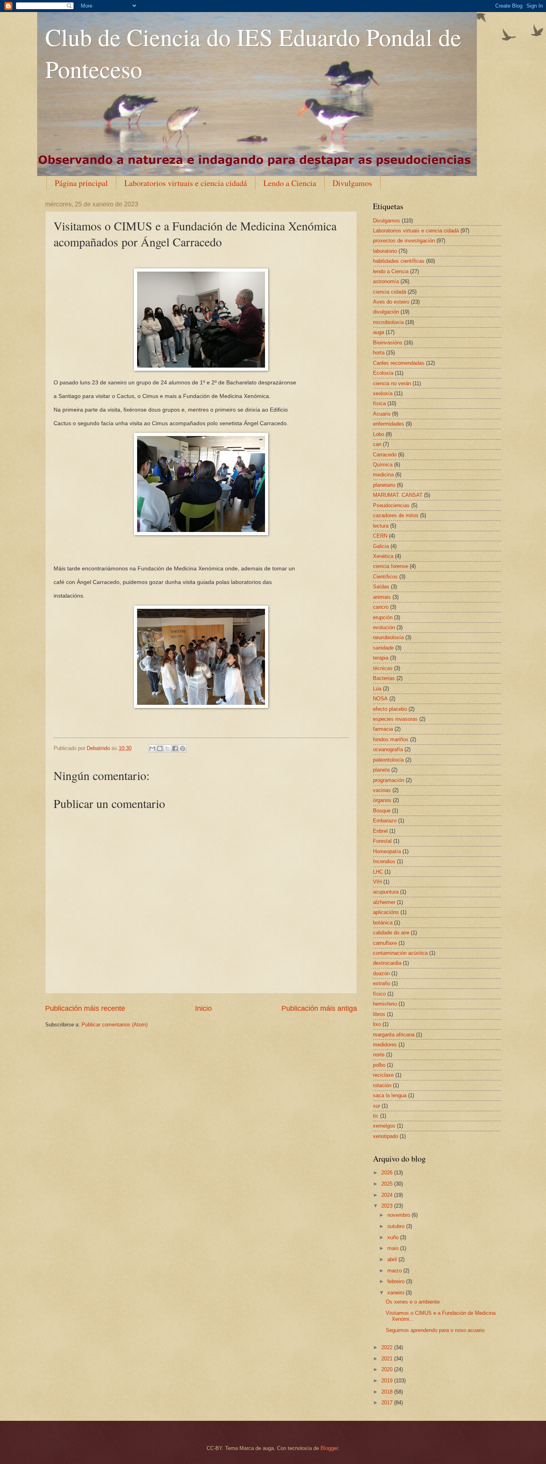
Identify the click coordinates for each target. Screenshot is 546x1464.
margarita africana (393, 1035)
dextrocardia (387, 963)
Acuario (382, 414)
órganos (382, 800)
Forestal (382, 841)
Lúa (377, 689)
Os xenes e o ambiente (413, 1302)
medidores (385, 1045)
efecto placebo (390, 709)
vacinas (382, 790)
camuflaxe (385, 943)
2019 (387, 1381)
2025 (387, 1184)
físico (379, 994)
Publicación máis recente (85, 1008)
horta (379, 353)
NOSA (380, 699)
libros (379, 1014)
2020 (387, 1369)
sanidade (383, 648)
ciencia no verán (392, 383)
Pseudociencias (391, 505)
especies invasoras (395, 719)
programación (388, 780)
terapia (381, 658)
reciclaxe (383, 1075)
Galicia (381, 546)
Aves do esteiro (391, 302)
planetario (384, 485)
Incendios (384, 861)
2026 (387, 1173)
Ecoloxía (383, 373)
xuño (393, 1237)
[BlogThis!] (160, 748)
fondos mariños (391, 739)
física (379, 403)
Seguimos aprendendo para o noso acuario (435, 1330)
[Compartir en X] (167, 748)
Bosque (382, 811)
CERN (380, 536)
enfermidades (388, 424)
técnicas (383, 668)
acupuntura (386, 892)
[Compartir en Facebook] (175, 748)
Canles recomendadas (398, 363)
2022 (387, 1347)
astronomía (386, 281)
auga (378, 332)
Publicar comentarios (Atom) (114, 1025)
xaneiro (396, 1293)
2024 (387, 1195)
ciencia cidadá (389, 292)
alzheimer (384, 902)
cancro (381, 607)
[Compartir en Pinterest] (183, 748)
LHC (378, 872)
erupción (383, 617)
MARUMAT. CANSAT (397, 495)
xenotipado (385, 1136)
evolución (384, 627)
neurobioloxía (388, 637)
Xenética (383, 556)
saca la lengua (390, 1095)
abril (393, 1259)
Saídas (381, 587)
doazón (381, 973)
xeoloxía (383, 393)
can (377, 444)
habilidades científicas (398, 261)
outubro (396, 1226)
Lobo (378, 434)
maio (393, 1248)
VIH (377, 882)
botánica (383, 923)
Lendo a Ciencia (289, 183)
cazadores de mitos (395, 515)
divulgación (386, 312)
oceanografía (388, 749)
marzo (395, 1271)
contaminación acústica (400, 953)
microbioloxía (388, 322)
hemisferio (385, 1004)
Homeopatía (387, 851)
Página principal (81, 183)
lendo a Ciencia (391, 271)
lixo (377, 1024)
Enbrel (380, 831)
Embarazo (385, 821)
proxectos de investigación (404, 241)
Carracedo (385, 455)
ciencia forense (390, 566)
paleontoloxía (388, 760)
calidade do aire (391, 933)
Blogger (329, 1448)
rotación (382, 1085)
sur (376, 1106)
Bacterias (384, 678)
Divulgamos (352, 183)
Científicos (385, 577)
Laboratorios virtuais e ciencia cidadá (185, 183)
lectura (381, 526)
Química (383, 465)
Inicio (203, 1008)
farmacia (383, 729)
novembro (399, 1215)
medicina (383, 475)
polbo (379, 1065)
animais (382, 597)
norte (379, 1055)
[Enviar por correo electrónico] (152, 748)
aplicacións (386, 912)
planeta (381, 770)
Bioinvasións (388, 343)
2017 (387, 1403)
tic (376, 1116)
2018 (387, 1392)
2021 (387, 1359)
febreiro (396, 1281)
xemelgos (384, 1126)
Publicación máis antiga (319, 1008)
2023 (387, 1206)
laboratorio (385, 251)
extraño (381, 983)
